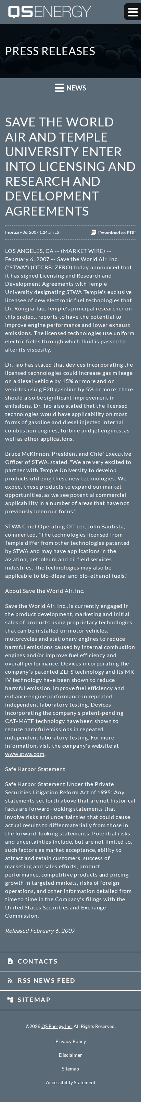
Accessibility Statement (70, 1082)
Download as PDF (117, 232)
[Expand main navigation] (132, 11)
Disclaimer (70, 1055)
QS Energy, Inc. (57, 1026)
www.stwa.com (24, 753)
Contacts (32, 961)
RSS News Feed (41, 980)
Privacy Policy (70, 1041)
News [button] (75, 88)
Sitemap (29, 999)
